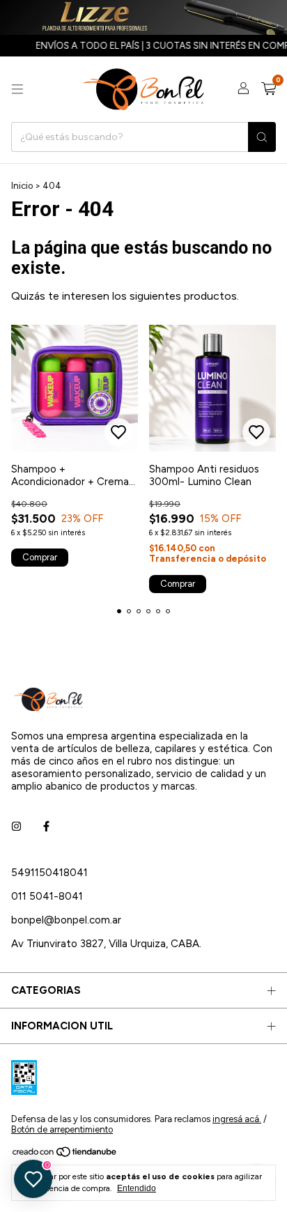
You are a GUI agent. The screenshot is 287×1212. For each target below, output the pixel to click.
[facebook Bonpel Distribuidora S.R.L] (46, 826)
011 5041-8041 (47, 896)
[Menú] (17, 89)
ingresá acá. (236, 1119)
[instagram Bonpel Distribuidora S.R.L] (16, 826)
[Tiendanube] (65, 1155)
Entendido (136, 1188)
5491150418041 (49, 872)
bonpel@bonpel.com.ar (66, 920)
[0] (268, 89)
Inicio (22, 186)
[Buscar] (262, 137)
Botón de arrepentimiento (62, 1129)
